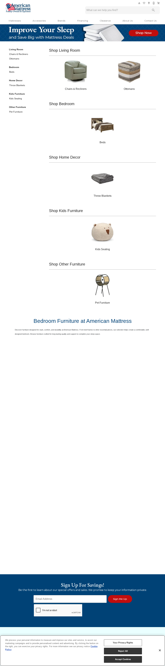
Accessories (39, 20)
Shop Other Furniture (67, 264)
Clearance (105, 20)
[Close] (159, 650)
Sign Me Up (120, 599)
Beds (11, 72)
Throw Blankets (17, 85)
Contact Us (150, 20)
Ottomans (14, 58)
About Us (127, 20)
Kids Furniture (17, 94)
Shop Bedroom (61, 104)
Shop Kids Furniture (66, 210)
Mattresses (15, 20)
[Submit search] (153, 10)
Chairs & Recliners (18, 54)
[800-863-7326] (154, 3)
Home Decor (15, 80)
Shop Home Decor (64, 157)
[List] (144, 3)
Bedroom (14, 67)
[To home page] (18, 8)
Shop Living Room (64, 50)
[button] (139, 3)
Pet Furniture (16, 111)
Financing (82, 20)
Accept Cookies (123, 659)
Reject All (123, 651)
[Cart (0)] (159, 3)
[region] (82, 650)
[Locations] (149, 3)
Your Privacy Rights (123, 642)
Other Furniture (17, 107)
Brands (61, 20)
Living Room (16, 49)
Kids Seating (15, 98)
